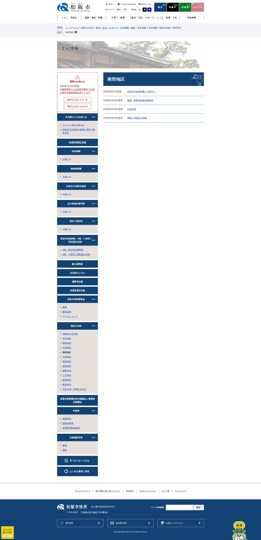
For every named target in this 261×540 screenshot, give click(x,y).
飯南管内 (67, 380)
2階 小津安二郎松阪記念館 (76, 254)
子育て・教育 (118, 17)
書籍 (65, 445)
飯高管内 (67, 384)
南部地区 (67, 366)
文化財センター (77, 273)
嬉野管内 (67, 371)
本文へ (111, 4)
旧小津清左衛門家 (76, 203)
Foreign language (128, 4)
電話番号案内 (121, 523)
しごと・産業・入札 (167, 17)
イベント (198, 7)
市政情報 (191, 17)
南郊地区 (69, 32)
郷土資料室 (77, 264)
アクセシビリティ (82, 491)
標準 (125, 10)
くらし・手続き (69, 17)
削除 (76, 32)
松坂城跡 (76, 151)
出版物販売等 (76, 437)
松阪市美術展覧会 (76, 299)
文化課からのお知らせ (76, 117)
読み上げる (146, 4)
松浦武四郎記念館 (77, 142)
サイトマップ (180, 491)
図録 (65, 450)
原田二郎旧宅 (76, 221)
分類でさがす (87, 28)
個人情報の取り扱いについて (108, 491)
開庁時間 (69, 523)
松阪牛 (172, 7)
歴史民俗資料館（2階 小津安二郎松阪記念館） (76, 240)
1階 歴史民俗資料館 (73, 250)
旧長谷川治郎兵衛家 (76, 186)
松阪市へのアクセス (174, 523)
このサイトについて (147, 491)
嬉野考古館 (77, 281)
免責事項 (129, 491)
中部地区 (67, 348)
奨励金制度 (68, 423)
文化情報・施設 (127, 28)
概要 (65, 307)
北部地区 (67, 357)
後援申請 (67, 419)
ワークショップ (70, 316)
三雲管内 (67, 375)
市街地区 (67, 338)
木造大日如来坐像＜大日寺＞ (141, 91)
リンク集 (165, 491)
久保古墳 (131, 109)
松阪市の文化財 (70, 334)
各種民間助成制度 (71, 428)
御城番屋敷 (76, 169)
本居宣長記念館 (77, 290)
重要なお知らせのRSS (77, 106)
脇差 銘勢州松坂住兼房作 (140, 100)
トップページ (71, 28)
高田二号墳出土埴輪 (137, 118)
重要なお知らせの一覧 (77, 100)
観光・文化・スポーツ (142, 17)
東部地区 (67, 361)
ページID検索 (157, 507)
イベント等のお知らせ (73, 125)
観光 (160, 7)
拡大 (119, 10)
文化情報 (142, 28)
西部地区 (67, 343)
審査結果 (67, 312)
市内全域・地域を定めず (74, 389)
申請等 (76, 411)
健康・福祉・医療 (94, 17)
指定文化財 (165, 28)
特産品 (185, 7)
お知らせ (67, 159)
